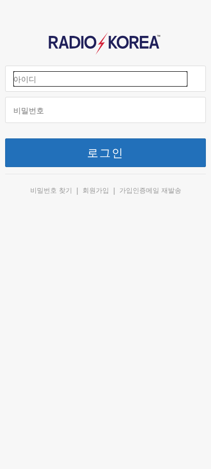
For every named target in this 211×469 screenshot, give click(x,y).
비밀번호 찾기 (51, 190)
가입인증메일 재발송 (150, 190)
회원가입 (95, 190)
